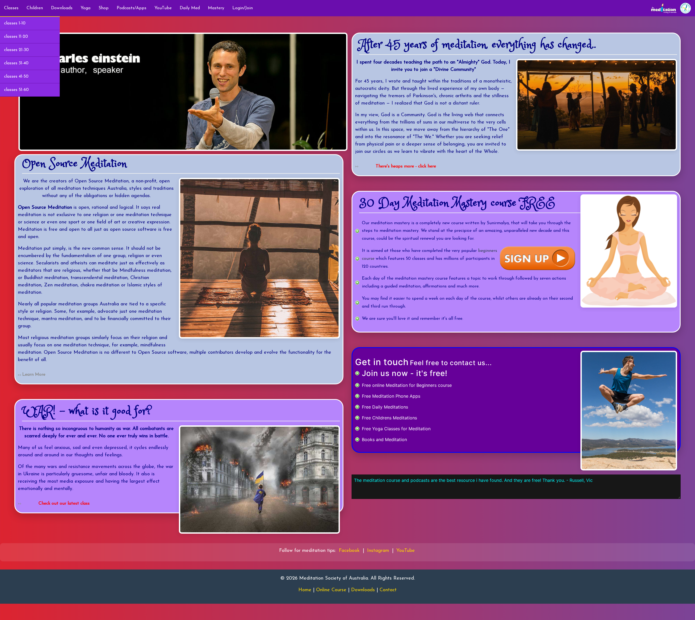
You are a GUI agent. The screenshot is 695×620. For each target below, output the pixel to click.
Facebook (349, 550)
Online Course (331, 590)
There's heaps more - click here (406, 166)
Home (304, 590)
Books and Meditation (384, 439)
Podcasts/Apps (131, 8)
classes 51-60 (16, 90)
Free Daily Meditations (385, 407)
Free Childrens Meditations (389, 417)
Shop (104, 8)
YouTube (163, 8)
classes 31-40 (16, 63)
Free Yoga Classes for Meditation (396, 428)
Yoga (85, 8)
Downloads (61, 8)
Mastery (216, 8)
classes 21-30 (16, 50)
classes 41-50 (16, 76)
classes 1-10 (15, 23)
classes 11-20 (16, 36)
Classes (11, 8)
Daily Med (190, 8)
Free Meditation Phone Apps (391, 396)
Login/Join (242, 8)
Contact (388, 590)
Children (35, 8)
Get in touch (382, 362)
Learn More (33, 374)
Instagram (378, 550)
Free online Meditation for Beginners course (407, 385)
